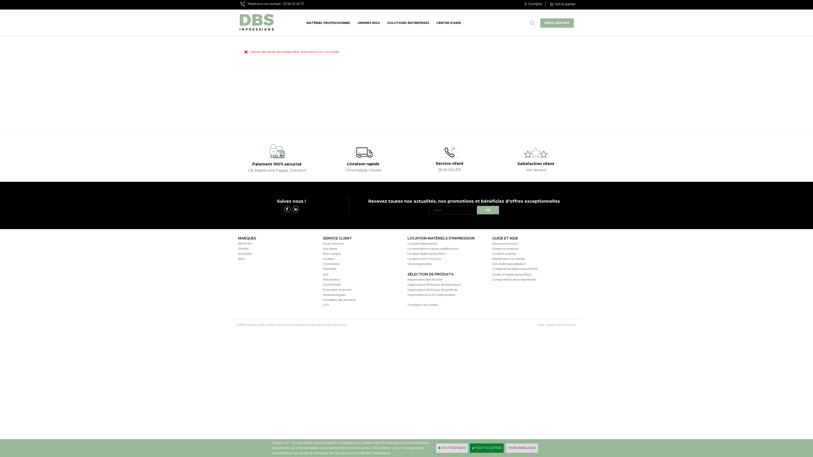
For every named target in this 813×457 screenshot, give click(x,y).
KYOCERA (245, 253)
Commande (331, 264)
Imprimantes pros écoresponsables (431, 294)
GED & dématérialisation (508, 264)
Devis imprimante (420, 264)
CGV (326, 304)
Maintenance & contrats (508, 258)
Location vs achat (504, 253)
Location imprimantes (422, 243)
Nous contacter (333, 243)
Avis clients (330, 248)
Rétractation (331, 279)
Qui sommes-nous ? (505, 243)
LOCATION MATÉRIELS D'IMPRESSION (441, 238)
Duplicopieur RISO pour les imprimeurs (434, 284)
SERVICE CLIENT (337, 238)
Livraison (329, 258)
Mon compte (332, 253)
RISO (241, 258)
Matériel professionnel (329, 23)
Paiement (329, 268)
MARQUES (247, 238)
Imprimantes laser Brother (425, 279)
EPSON (243, 248)
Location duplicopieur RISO (426, 253)
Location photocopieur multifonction (433, 248)
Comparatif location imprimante (514, 279)
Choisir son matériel (505, 248)
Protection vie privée (337, 289)
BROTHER (245, 243)
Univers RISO (369, 23)
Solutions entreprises (408, 23)
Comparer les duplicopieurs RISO (515, 268)
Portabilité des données (339, 299)
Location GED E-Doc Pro (424, 258)
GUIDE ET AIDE (505, 238)
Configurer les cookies (423, 304)
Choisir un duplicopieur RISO (511, 274)
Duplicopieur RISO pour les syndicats (433, 289)
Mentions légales (334, 294)
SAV (326, 274)
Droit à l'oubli (332, 284)
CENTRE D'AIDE (448, 23)
